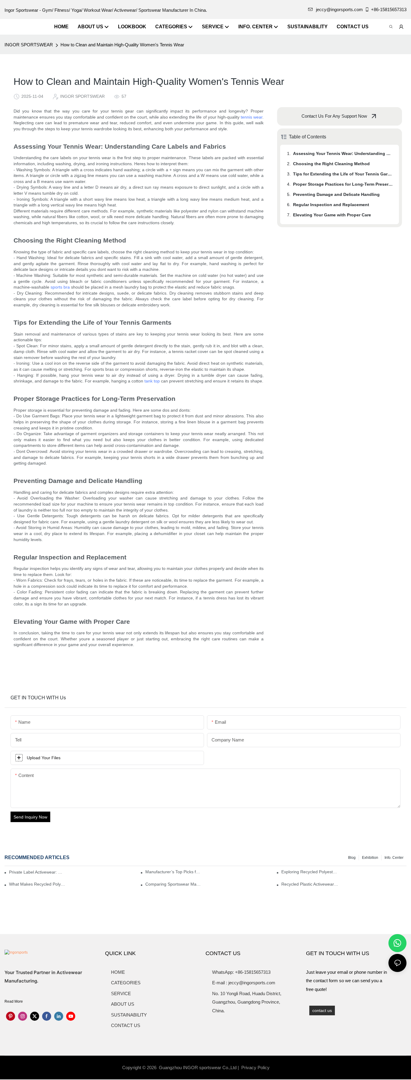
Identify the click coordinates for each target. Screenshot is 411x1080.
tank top (152, 381)
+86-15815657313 (388, 9)
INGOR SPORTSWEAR (29, 44)
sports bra (60, 287)
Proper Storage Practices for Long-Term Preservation (343, 184)
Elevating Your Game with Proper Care (332, 214)
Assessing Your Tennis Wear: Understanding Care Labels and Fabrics (343, 153)
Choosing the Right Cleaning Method (331, 163)
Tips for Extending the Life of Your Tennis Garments (343, 174)
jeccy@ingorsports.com (339, 9)
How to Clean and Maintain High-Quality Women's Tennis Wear (122, 44)
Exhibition (370, 858)
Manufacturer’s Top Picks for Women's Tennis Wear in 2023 (173, 871)
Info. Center (394, 858)
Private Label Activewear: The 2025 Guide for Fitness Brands (37, 872)
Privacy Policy (255, 1067)
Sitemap (281, 1067)
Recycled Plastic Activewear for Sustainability (309, 884)
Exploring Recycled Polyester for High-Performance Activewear (309, 871)
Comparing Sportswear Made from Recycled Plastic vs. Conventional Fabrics (173, 884)
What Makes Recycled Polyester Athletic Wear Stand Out (37, 884)
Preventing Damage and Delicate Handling (336, 194)
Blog (352, 858)
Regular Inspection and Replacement (331, 204)
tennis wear (251, 117)
